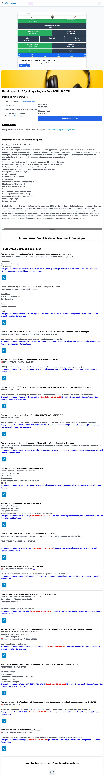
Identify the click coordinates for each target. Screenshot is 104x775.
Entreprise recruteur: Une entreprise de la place (20, 314)
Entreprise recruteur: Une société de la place (19, 450)
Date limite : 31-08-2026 (58, 341)
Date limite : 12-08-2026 (38, 740)
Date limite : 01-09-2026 (36, 369)
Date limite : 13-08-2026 (39, 712)
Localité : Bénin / (7, 614)
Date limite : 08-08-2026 (55, 646)
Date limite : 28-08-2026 (58, 425)
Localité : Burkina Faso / (34, 271)
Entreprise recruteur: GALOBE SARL (15, 611)
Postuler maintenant (70, 118)
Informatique (18, 116)
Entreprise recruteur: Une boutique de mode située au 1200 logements (29, 269)
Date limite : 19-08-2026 (43, 548)
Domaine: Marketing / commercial (65, 516)
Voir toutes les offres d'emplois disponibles (52, 763)
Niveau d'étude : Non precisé (91, 516)
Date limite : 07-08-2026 (41, 611)
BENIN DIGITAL (29, 101)
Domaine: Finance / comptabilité (60, 485)
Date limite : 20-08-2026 (51, 397)
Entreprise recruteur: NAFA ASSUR (15, 516)
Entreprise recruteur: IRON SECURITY (16, 548)
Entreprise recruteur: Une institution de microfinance (22, 646)
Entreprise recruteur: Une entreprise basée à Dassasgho (24, 341)
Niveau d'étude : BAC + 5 (84, 485)
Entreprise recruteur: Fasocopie (14, 740)
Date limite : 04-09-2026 (69, 269)
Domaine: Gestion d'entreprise (65, 611)
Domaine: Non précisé (90, 269)
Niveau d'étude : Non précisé (12, 271)
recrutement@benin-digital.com (62, 130)
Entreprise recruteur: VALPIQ (13, 369)
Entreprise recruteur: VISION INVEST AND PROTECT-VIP (24, 425)
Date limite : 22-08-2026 (38, 576)
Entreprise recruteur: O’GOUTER (14, 712)
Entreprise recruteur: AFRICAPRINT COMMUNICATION (23, 684)
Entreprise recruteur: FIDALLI (13, 485)
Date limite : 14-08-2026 (40, 516)
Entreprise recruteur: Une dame (14, 576)
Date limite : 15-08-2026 (56, 684)
